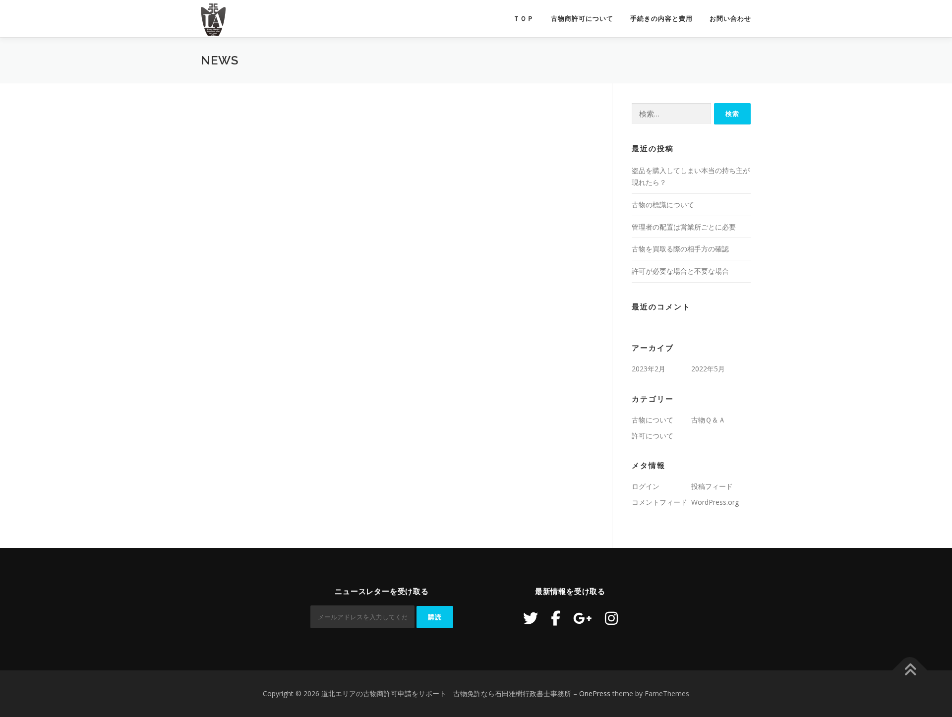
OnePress (594, 693)
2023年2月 (648, 368)
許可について (652, 435)
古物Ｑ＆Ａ (708, 419)
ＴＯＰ (523, 18)
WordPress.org (715, 502)
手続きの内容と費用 (661, 18)
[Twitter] (530, 618)
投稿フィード (712, 486)
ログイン (645, 486)
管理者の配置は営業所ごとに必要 (684, 227)
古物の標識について (663, 204)
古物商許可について (582, 18)
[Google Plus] (582, 618)
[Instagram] (611, 618)
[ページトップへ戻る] (910, 670)
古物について (652, 419)
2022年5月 (708, 368)
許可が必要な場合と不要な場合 (680, 271)
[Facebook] (555, 618)
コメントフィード (659, 502)
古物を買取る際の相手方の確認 (680, 248)
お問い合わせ (730, 18)
